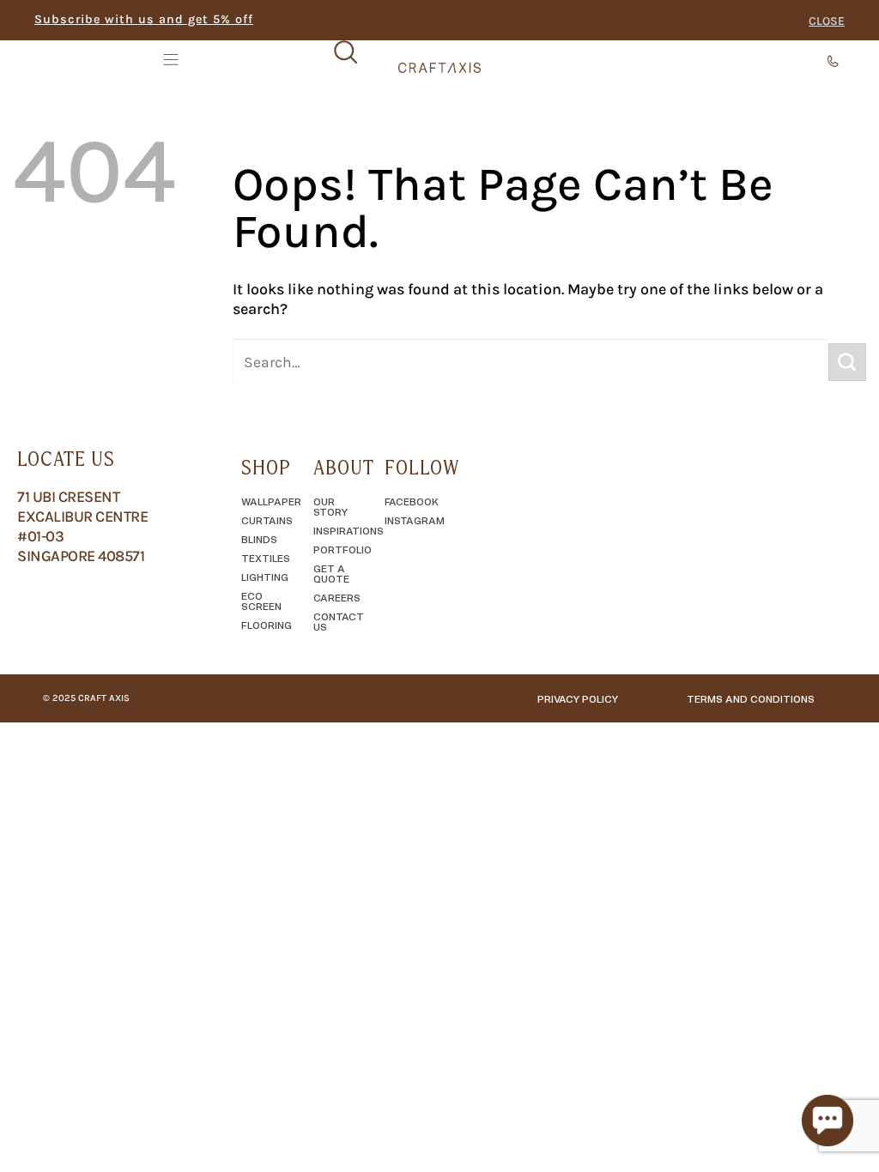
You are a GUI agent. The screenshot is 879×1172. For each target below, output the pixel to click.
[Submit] (847, 362)
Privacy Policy (577, 698)
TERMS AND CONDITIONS (751, 698)
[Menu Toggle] (172, 59)
